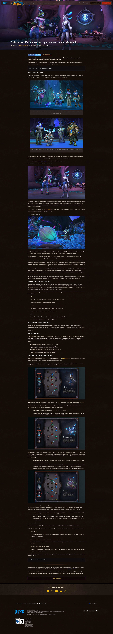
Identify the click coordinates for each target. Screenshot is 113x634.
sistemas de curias (42, 160)
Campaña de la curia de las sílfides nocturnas (40, 68)
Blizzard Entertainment (24, 45)
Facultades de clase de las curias (37, 560)
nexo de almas (65, 358)
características (48, 209)
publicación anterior (72, 568)
